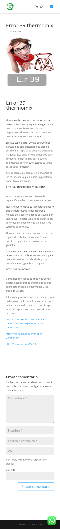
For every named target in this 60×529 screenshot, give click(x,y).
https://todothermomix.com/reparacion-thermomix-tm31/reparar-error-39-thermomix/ (27, 323)
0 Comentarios (14, 31)
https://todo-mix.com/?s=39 (21, 344)
